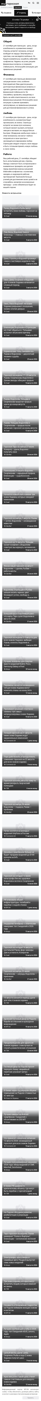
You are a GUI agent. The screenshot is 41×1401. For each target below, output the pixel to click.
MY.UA (3, 3)
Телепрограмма (7, 7)
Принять (31, 1398)
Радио (25, 7)
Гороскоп (13, 3)
